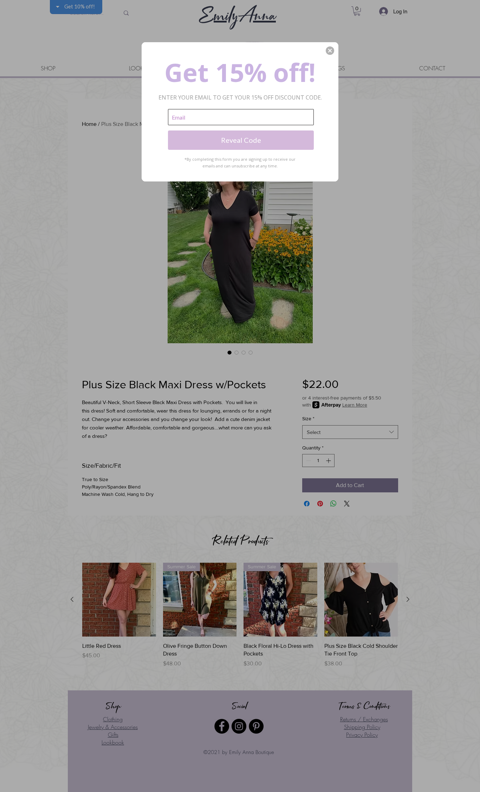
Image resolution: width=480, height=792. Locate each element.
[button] (330, 50)
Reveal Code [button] (241, 140)
